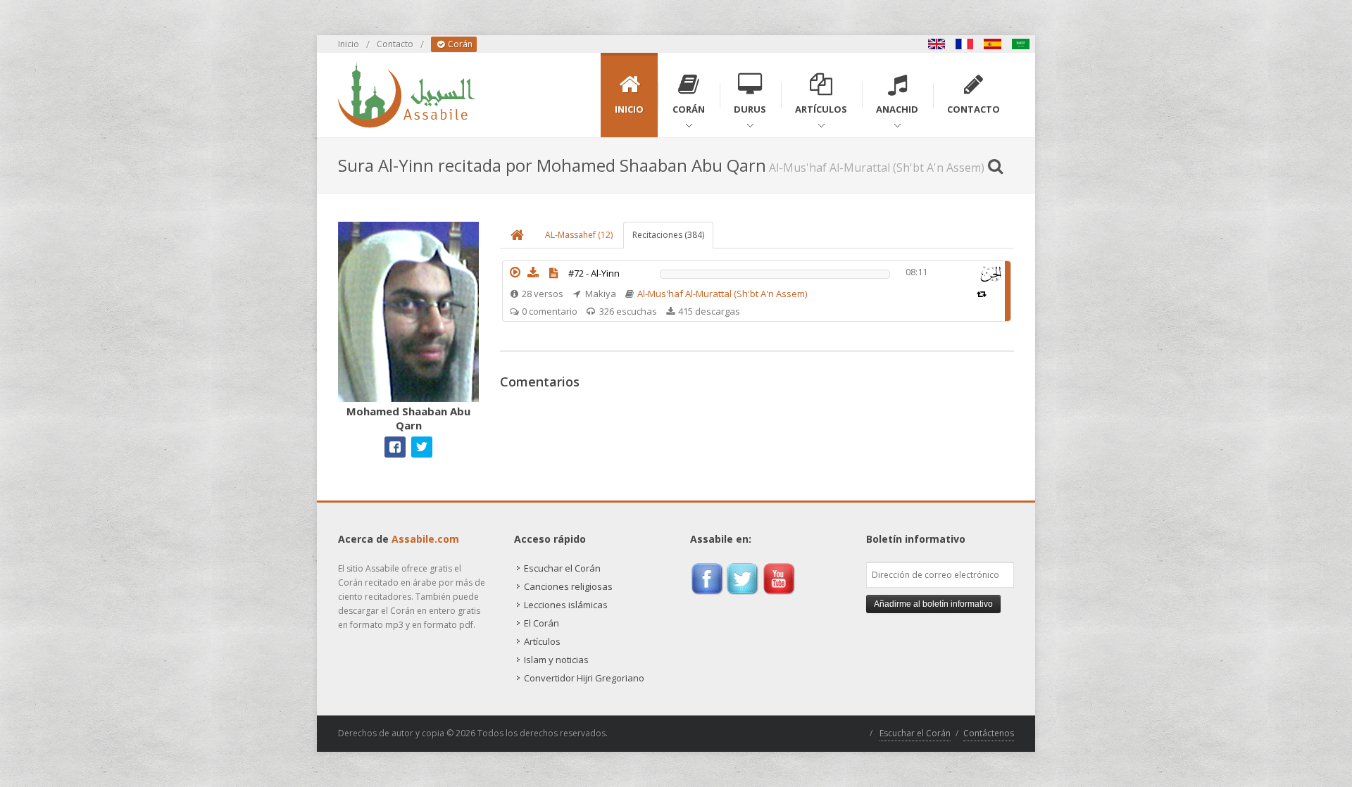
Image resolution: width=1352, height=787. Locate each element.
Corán (459, 44)
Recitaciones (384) (668, 235)
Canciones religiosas (568, 586)
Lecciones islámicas (566, 604)
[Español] (993, 44)
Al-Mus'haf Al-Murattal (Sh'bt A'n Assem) (722, 293)
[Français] (965, 44)
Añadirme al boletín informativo (933, 604)
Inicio (348, 44)
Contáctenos (988, 733)
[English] (936, 44)
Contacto (395, 44)
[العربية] (1021, 44)
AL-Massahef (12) (579, 235)
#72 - (594, 273)
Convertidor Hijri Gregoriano (584, 678)
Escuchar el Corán (562, 568)
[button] (514, 272)
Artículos (542, 641)
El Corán (541, 623)
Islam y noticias (556, 659)
